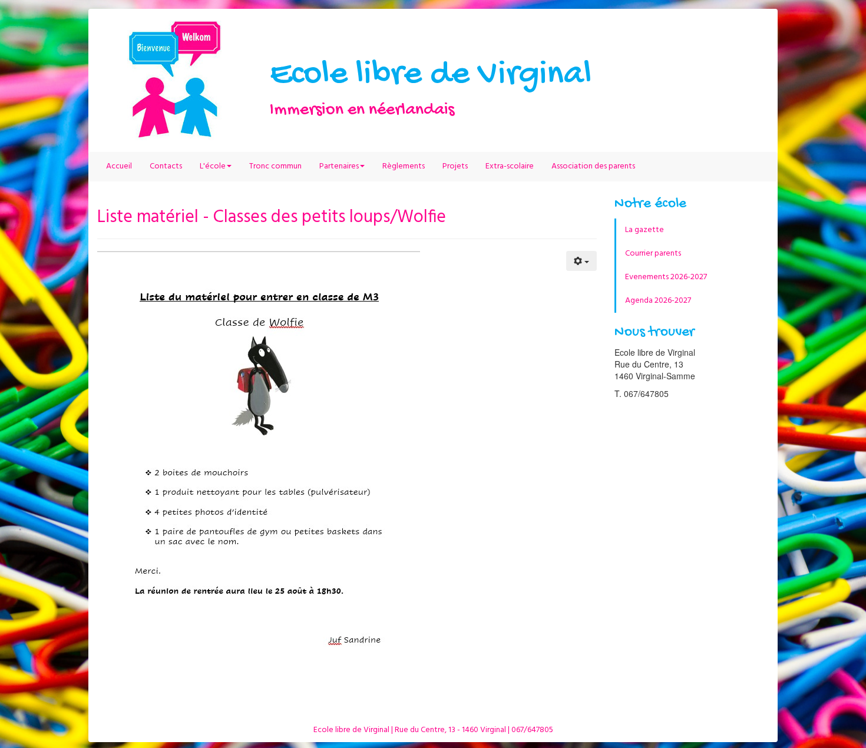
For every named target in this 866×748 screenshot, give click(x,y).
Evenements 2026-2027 (666, 277)
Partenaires (339, 166)
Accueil (119, 166)
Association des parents (593, 166)
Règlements (403, 166)
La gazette (644, 230)
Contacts (166, 166)
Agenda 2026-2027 (658, 300)
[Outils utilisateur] (581, 261)
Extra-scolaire (509, 166)
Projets (455, 166)
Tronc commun (275, 166)
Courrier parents (653, 253)
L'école (213, 166)
